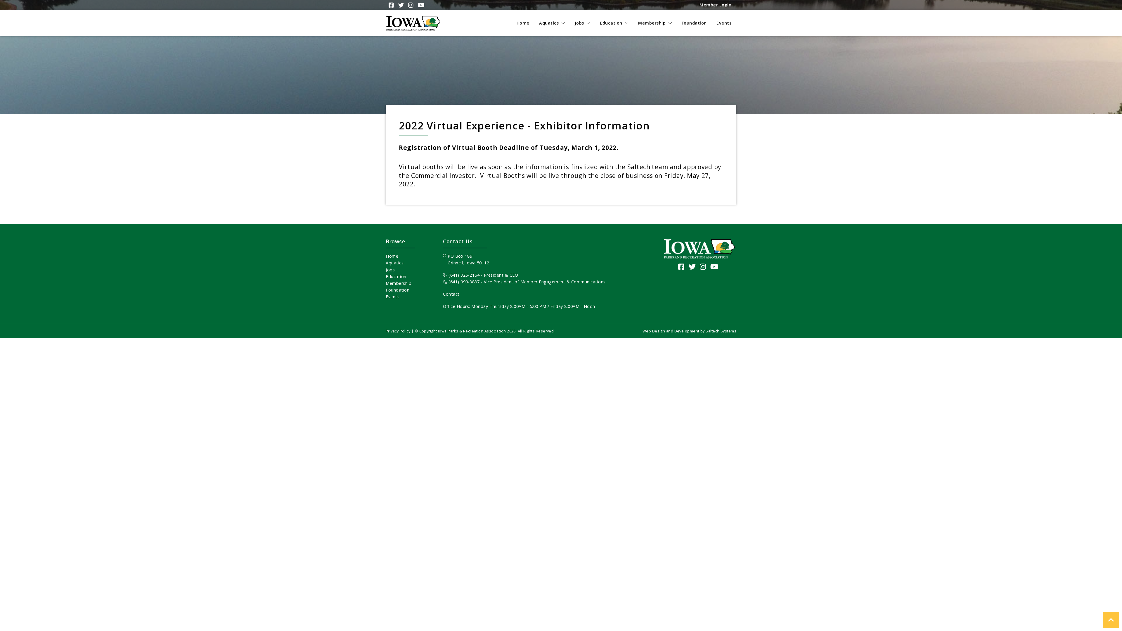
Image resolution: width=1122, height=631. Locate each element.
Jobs (390, 270)
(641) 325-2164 (463, 275)
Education (396, 276)
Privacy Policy (398, 331)
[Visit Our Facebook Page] (390, 5)
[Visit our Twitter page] (692, 266)
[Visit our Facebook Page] (681, 266)
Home (392, 256)
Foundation (397, 290)
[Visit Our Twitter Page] (400, 5)
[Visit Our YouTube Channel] (420, 5)
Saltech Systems (721, 331)
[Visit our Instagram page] (703, 266)
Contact (451, 294)
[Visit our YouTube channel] (714, 266)
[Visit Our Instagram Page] (410, 5)
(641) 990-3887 (463, 282)
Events (392, 296)
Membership (398, 283)
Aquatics (395, 263)
